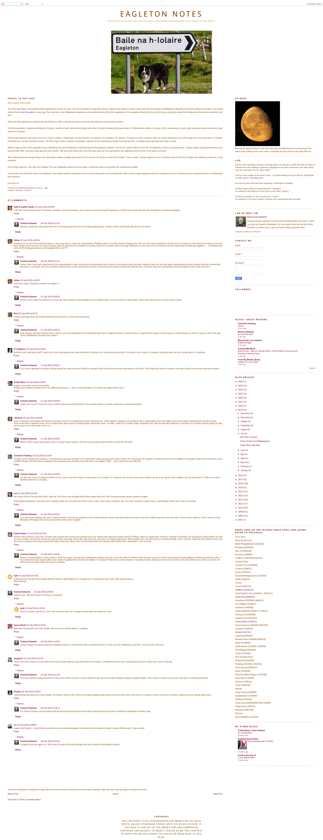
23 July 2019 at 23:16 (36, 625)
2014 (240, 492)
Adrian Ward (20, 382)
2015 (240, 487)
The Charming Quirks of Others (261, 741)
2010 (240, 508)
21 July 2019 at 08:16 (50, 297)
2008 (240, 516)
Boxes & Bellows (246, 332)
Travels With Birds (246, 349)
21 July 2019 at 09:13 (50, 514)
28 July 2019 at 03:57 (31, 692)
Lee (15, 493)
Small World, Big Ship (250, 445)
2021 (240, 402)
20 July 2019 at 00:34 (30, 240)
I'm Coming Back (245, 733)
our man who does (245, 334)
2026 (240, 382)
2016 (240, 483)
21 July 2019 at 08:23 (50, 401)
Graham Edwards (28, 223)
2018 (240, 475)
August (244, 429)
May (243, 454)
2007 (240, 520)
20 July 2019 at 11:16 (50, 261)
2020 (240, 406)
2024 (240, 390)
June (243, 450)
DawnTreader (20, 533)
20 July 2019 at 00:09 (44, 207)
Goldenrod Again (244, 343)
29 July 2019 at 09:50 (26, 725)
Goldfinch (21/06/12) (244, 590)
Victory (241, 326)
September (246, 425)
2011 (240, 504)
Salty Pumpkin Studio (24, 207)
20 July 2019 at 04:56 (36, 349)
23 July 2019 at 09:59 (43, 592)
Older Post (217, 794)
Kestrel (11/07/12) (243, 632)
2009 (240, 512)
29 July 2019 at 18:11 (50, 708)
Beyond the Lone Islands (250, 340)
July (243, 433)
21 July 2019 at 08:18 (50, 330)
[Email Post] (46, 188)
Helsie (17, 240)
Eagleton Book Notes (248, 739)
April (243, 458)
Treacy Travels (281, 191)
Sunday (28, 190)
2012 (240, 500)
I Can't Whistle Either (246, 758)
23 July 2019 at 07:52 (28, 576)
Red (16, 313)
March (244, 462)
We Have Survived (19, 102)
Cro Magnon (20, 349)
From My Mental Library (249, 360)
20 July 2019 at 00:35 (30, 280)
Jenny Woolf (20, 625)
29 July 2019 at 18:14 (50, 741)
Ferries (19, 190)
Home (115, 794)
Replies (20, 219)
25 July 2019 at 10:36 (35, 608)
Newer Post (13, 794)
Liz (15, 725)
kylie (16, 576)
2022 (240, 398)
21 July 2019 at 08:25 (50, 439)
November (245, 417)
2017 (240, 479)
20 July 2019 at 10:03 (42, 456)
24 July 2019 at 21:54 (50, 675)
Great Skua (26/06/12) (245, 597)
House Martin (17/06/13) (246, 622)
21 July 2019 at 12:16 (36, 533)
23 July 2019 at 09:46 (50, 554)
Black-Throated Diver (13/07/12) (249, 544)
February (245, 466)
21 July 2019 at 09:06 (50, 474)
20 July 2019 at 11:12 (50, 223)
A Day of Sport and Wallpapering (254, 441)
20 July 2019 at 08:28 (32, 418)
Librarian (18, 418)
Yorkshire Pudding (23, 456)
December (245, 413)
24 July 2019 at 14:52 (50, 641)
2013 (240, 496)
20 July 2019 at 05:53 (36, 382)
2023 (240, 394)
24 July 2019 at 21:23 (33, 658)
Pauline (17, 692)
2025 (240, 386)
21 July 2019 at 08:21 (50, 365)
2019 (240, 410)
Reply (16, 213)
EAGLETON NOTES (161, 14)
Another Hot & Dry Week (248, 362)
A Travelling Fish (255, 178)
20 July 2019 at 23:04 (27, 493)
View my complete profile (248, 232)
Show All (312, 368)
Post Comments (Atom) (30, 800)
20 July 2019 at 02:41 (28, 313)
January (244, 470)
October (244, 421)
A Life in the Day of (247, 755)
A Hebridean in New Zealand (251, 730)
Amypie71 (18, 658)
